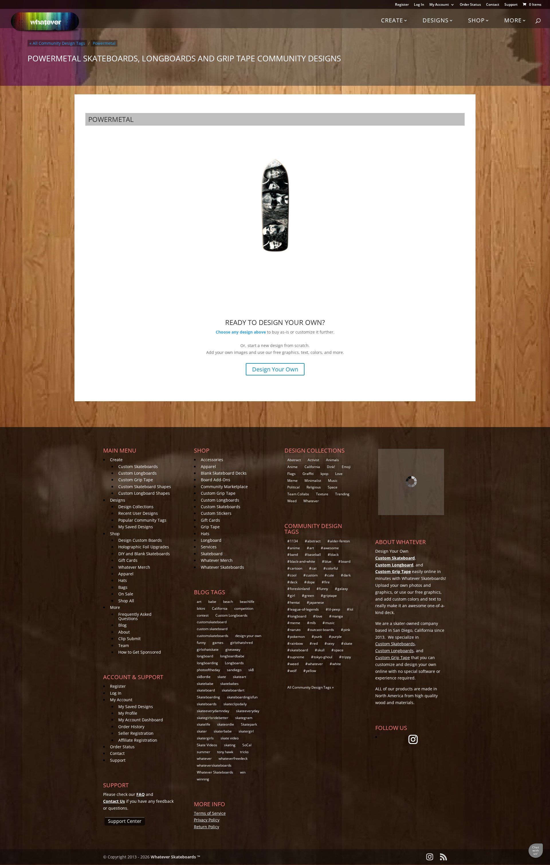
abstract (314, 541)
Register (402, 5)
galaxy (342, 588)
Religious (314, 487)
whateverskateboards (214, 765)
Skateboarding (208, 697)
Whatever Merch (134, 567)
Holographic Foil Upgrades (143, 547)
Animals (332, 459)
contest (203, 615)
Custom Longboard (394, 565)
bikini (201, 608)
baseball (314, 554)
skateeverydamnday (213, 710)
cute (330, 575)
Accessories (212, 459)
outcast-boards (322, 629)
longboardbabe (232, 656)
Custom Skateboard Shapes (144, 486)
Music (332, 480)
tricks (244, 751)
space (338, 650)
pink (346, 629)
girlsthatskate (208, 649)
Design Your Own (275, 369)
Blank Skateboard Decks (224, 473)
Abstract (294, 459)
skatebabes (229, 683)
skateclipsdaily (235, 704)
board (345, 561)
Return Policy (206, 827)
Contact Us (114, 801)
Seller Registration (136, 733)
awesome (331, 548)
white (336, 663)
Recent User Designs (138, 513)
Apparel (125, 573)
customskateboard (212, 621)
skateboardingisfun (242, 697)
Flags (291, 473)
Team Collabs (298, 494)
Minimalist (313, 480)
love (319, 616)
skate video (230, 738)
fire (327, 582)
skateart (239, 676)
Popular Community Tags (142, 520)
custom (312, 575)
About (124, 632)
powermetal (104, 43)
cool (293, 575)
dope (311, 582)
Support (511, 5)
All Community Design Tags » (310, 687)
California (219, 608)
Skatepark (249, 724)
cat (314, 568)
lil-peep (334, 609)
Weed (291, 500)
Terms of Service (210, 813)
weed (294, 663)
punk (318, 636)
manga (337, 616)
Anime (292, 466)
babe (212, 601)
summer (203, 751)
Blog (122, 625)
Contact (492, 5)
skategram (243, 717)
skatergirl (246, 731)
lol (351, 609)
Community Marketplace (224, 486)
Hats (122, 580)
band (294, 554)
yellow (311, 670)
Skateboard (212, 553)
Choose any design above (241, 332)
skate (221, 676)
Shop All (126, 600)
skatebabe (205, 683)
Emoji (346, 466)
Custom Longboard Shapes (144, 493)
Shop (476, 20)
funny (201, 642)
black (334, 554)
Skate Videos (207, 745)
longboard (205, 656)
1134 (294, 541)
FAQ (140, 794)
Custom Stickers (216, 513)
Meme (292, 480)
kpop (324, 473)
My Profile (127, 713)
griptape (330, 595)
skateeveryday (247, 710)
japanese (316, 602)
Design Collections (136, 506)
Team (123, 645)
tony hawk (225, 751)
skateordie (225, 724)
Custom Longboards (137, 473)
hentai (295, 602)
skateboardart (233, 690)
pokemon (297, 636)
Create (392, 20)
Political (293, 487)
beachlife (247, 601)
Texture (322, 494)
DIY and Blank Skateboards (144, 553)
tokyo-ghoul (323, 656)
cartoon (296, 568)
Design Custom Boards (140, 540)
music (330, 622)
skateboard (206, 690)
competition (243, 608)
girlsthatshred (241, 642)
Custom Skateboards (138, 466)
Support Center (125, 821)
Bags (122, 587)
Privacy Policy (206, 820)
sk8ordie (204, 676)
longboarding (207, 663)
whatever (204, 758)
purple (336, 636)
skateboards (207, 704)
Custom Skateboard (395, 558)
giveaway (232, 649)
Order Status (470, 5)
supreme (297, 656)
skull (321, 650)
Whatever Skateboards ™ (175, 857)
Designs (436, 20)
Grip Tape (210, 526)
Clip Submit (129, 638)
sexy (330, 643)
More (513, 20)
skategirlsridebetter (212, 717)
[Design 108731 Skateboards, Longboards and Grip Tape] (275, 204)
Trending (342, 494)
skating (229, 745)
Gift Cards (128, 560)
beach (228, 601)
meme (295, 622)
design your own (248, 635)
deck (293, 582)
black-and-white (302, 561)
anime (295, 548)
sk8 (251, 669)
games (218, 642)
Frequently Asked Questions (135, 616)
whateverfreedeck (233, 758)
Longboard (211, 540)
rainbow (296, 643)
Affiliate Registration (137, 740)
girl (292, 595)
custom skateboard (212, 628)
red (315, 643)
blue (328, 561)
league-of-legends (304, 609)
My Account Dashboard (140, 719)
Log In (419, 5)
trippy (346, 656)
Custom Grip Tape (135, 479)
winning (203, 779)
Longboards (234, 663)
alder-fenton (340, 541)
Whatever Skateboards (222, 567)
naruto (295, 629)
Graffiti (308, 473)
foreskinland (300, 588)
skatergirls (205, 738)
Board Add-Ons (215, 479)
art (199, 601)
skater (202, 731)
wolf (293, 670)
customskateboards (212, 635)
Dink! (331, 466)
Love (339, 473)
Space (332, 487)
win (242, 772)
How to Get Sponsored (139, 652)
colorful (332, 568)
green (309, 595)
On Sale (125, 594)
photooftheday (208, 669)
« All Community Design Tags (57, 43)
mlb (313, 622)
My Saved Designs (135, 526)
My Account (439, 5)
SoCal (247, 745)
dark (347, 575)
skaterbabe (223, 731)
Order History (131, 726)
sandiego (234, 669)
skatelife (203, 724)
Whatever (311, 500)
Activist (313, 459)
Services (209, 547)
